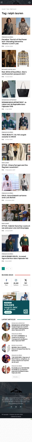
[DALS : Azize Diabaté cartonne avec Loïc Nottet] (16, 182)
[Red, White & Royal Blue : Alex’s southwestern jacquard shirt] (16, 58)
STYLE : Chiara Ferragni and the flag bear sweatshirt (15, 166)
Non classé (5, 162)
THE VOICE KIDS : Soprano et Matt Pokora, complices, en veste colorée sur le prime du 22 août (21, 360)
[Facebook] (11, 407)
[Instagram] (16, 407)
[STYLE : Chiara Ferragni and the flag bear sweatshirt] (16, 151)
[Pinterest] (20, 407)
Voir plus (15, 377)
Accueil (3, 9)
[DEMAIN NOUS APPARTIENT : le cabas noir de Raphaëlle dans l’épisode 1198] (16, 89)
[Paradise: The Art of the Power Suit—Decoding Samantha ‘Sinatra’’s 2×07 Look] (16, 26)
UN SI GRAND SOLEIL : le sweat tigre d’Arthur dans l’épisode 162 (15, 257)
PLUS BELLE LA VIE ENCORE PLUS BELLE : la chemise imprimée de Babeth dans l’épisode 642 (20, 370)
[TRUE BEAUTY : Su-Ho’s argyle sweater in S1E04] (16, 121)
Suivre (16, 279)
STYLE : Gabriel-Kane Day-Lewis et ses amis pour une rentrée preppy (16, 227)
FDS (3, 46)
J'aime (6, 279)
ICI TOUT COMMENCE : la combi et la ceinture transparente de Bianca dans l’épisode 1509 (19, 338)
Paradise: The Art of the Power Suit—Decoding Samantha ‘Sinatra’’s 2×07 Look (14, 41)
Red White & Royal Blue (9, 69)
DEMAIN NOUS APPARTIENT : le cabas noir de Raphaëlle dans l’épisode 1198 (14, 104)
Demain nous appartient (9, 99)
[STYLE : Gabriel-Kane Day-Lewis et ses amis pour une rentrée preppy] (16, 212)
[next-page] (10, 268)
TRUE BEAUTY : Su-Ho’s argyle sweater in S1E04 (14, 136)
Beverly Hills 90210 (17, 345)
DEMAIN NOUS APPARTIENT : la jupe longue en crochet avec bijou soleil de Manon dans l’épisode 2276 (21, 327)
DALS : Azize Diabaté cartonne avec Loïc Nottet (14, 197)
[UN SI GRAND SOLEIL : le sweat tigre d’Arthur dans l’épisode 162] (16, 243)
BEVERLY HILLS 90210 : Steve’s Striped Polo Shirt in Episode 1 (21, 349)
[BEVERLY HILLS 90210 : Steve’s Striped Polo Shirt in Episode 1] (6, 348)
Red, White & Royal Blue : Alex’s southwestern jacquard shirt (14, 73)
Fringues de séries (7, 37)
